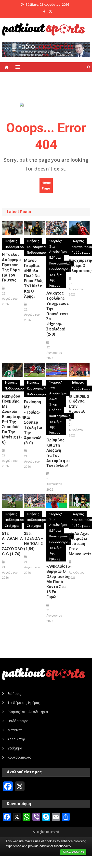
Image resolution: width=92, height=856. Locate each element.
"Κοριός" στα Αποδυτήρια (58, 246)
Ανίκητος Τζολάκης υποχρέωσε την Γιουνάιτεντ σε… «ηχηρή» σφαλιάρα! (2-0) (56, 313)
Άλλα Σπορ (53, 401)
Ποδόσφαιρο (14, 247)
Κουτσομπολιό (37, 247)
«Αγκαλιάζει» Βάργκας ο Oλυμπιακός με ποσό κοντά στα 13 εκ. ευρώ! (56, 581)
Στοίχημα (12, 526)
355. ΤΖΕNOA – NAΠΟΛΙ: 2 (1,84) (33, 541)
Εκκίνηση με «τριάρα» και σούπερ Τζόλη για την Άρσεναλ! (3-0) (33, 422)
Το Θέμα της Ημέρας (55, 280)
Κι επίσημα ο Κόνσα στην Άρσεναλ (79, 404)
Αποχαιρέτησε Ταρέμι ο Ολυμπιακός (79, 265)
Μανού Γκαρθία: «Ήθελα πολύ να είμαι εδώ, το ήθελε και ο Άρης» (33, 278)
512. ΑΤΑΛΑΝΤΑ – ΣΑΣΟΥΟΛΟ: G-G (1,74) (12, 543)
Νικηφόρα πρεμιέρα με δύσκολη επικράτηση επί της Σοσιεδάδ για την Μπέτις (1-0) (12, 419)
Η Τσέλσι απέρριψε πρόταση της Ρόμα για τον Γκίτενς (11, 267)
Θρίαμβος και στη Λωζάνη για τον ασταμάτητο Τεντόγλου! (56, 453)
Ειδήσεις (11, 241)
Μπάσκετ (14, 730)
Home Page (46, 185)
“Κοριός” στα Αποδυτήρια (27, 711)
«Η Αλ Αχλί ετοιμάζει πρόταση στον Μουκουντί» (79, 543)
